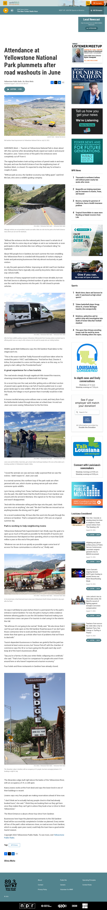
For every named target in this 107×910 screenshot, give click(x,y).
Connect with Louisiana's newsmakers (87, 466)
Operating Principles (89, 880)
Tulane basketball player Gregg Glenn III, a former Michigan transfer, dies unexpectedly (87, 306)
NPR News (14, 845)
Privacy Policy (42, 889)
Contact (40, 885)
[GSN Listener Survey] (87, 121)
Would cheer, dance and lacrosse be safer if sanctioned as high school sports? (89, 295)
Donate (98, 3)
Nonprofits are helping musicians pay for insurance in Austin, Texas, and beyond (89, 191)
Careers (62, 885)
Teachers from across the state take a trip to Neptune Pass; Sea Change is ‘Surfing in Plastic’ (94, 628)
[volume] (12, 10)
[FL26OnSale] (87, 86)
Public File (63, 880)
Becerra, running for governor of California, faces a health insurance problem (89, 203)
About (40, 880)
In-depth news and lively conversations (87, 379)
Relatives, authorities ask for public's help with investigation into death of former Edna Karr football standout (89, 319)
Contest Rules (87, 885)
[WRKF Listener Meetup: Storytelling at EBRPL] (87, 53)
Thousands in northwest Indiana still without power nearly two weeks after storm (88, 179)
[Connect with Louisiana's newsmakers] (87, 448)
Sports (74, 285)
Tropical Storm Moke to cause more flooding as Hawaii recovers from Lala (89, 214)
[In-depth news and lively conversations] (87, 357)
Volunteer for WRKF (66, 889)
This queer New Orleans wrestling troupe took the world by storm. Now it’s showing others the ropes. (89, 332)
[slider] (15, 10)
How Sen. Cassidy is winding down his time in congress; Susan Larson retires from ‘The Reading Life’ (94, 522)
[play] (5, 10)
